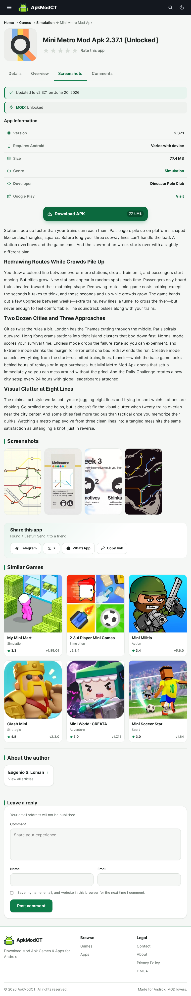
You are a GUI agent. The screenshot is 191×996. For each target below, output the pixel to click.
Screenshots (70, 73)
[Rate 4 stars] (67, 50)
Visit (180, 196)
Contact (143, 946)
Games (25, 22)
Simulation (45, 22)
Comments (102, 73)
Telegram (29, 548)
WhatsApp (82, 548)
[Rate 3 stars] (60, 50)
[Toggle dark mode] (182, 7)
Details (15, 73)
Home (9, 22)
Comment (18, 824)
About (142, 954)
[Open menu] (9, 7)
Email (101, 869)
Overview (40, 73)
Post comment (31, 905)
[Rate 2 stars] (53, 50)
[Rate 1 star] (46, 50)
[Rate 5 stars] (75, 50)
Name (15, 869)
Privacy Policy (148, 963)
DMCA (142, 971)
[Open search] (170, 7)
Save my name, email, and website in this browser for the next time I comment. (81, 892)
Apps (84, 954)
